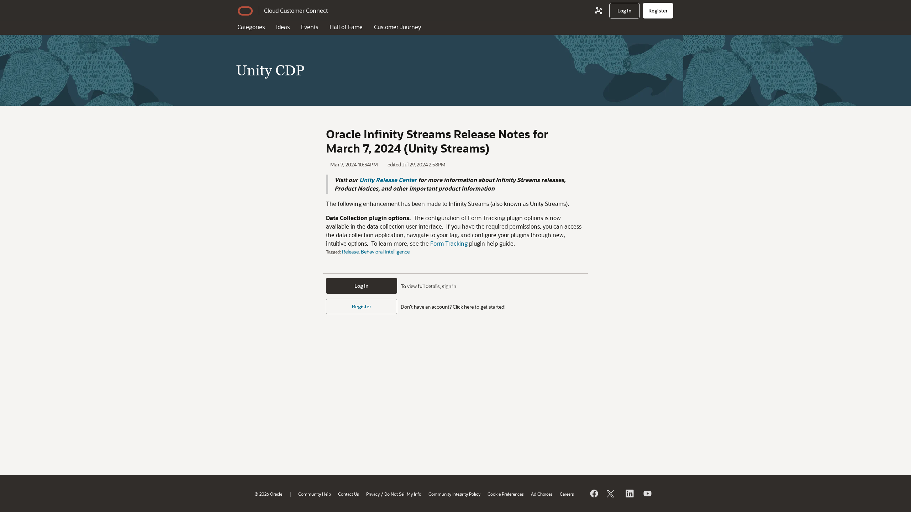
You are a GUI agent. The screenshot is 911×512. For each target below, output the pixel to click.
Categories (251, 27)
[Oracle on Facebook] (593, 493)
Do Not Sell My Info (402, 494)
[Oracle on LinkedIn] (629, 493)
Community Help (314, 494)
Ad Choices (542, 494)
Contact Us (348, 494)
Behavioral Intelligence (385, 251)
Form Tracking (449, 243)
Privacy (373, 494)
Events (309, 27)
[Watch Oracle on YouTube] (647, 493)
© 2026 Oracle (268, 494)
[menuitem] (624, 10)
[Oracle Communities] (598, 10)
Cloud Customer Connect (296, 10)
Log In (361, 285)
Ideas (283, 27)
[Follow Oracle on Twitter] (611, 493)
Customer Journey (397, 27)
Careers (567, 494)
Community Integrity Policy (454, 494)
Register (361, 306)
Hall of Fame (346, 27)
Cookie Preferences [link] (506, 494)
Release (350, 251)
